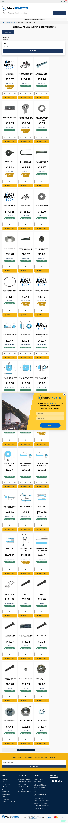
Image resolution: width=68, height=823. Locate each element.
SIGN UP (50, 425)
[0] (64, 2)
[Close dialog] (64, 394)
